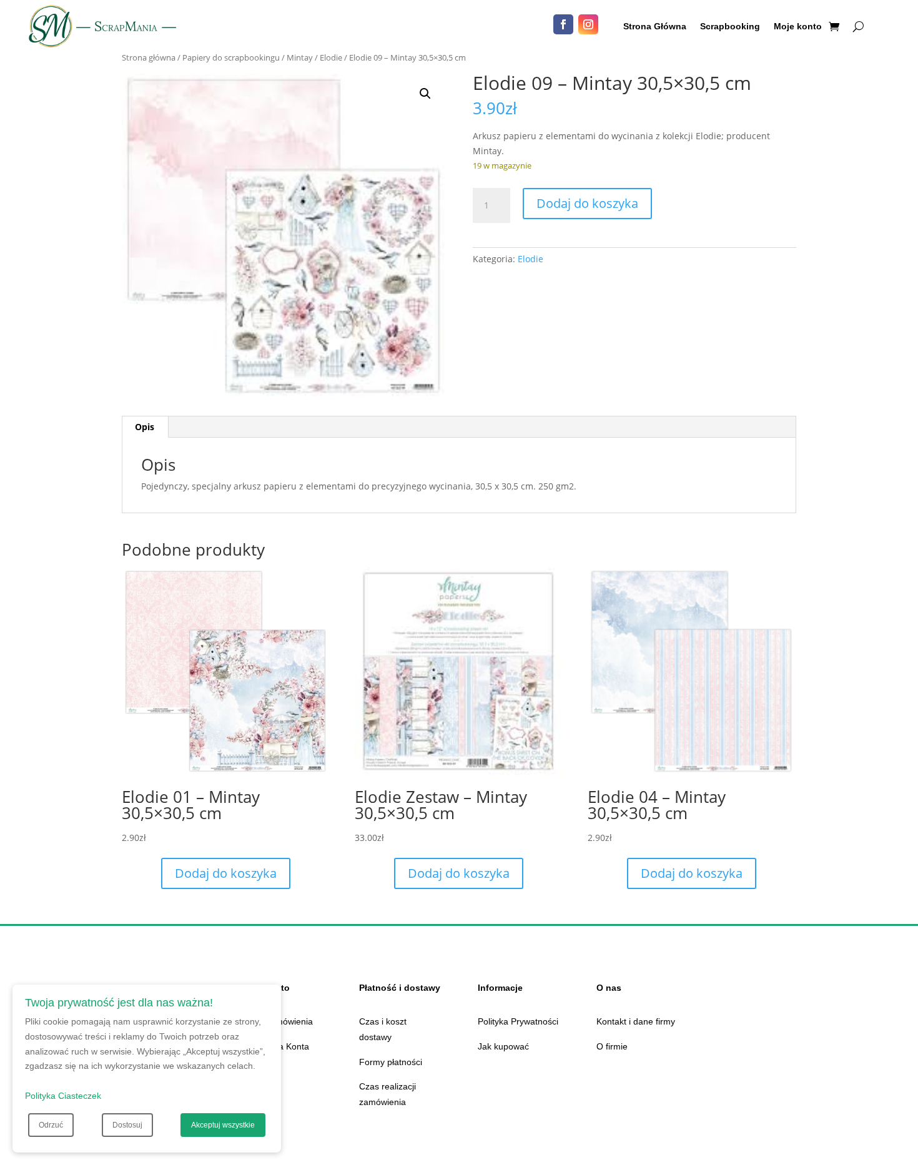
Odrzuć (51, 1125)
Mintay (300, 57)
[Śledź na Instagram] (588, 24)
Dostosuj (127, 1125)
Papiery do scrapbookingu (231, 57)
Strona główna (148, 57)
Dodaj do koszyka (587, 203)
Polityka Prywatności (518, 1021)
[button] (425, 93)
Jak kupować (503, 1046)
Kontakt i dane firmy (635, 1021)
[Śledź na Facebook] (563, 24)
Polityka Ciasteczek (63, 1096)
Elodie (331, 57)
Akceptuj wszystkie (223, 1125)
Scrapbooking (730, 26)
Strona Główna (654, 26)
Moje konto (798, 26)
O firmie (612, 1046)
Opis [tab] (144, 427)
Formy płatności (390, 1062)
